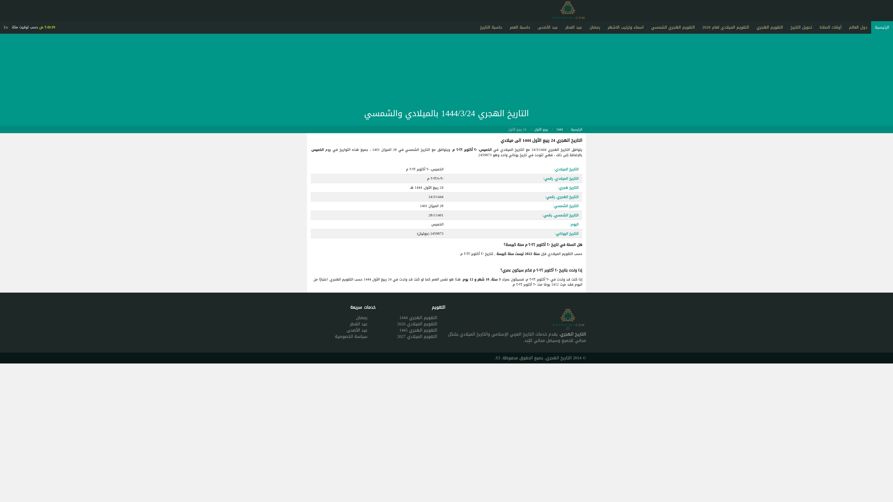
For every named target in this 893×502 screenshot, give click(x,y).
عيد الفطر (573, 27)
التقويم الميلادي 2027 (417, 336)
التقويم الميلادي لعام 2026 (725, 27)
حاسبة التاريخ (491, 27)
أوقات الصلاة (831, 27)
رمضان (595, 27)
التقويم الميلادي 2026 (417, 324)
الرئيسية (882, 27)
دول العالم (858, 27)
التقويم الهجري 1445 (418, 330)
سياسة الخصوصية (351, 336)
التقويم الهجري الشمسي (673, 27)
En (6, 27)
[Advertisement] (446, 72)
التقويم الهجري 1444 (418, 318)
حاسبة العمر (520, 27)
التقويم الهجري (769, 27)
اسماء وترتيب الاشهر (626, 27)
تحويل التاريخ (801, 27)
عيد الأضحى (548, 27)
